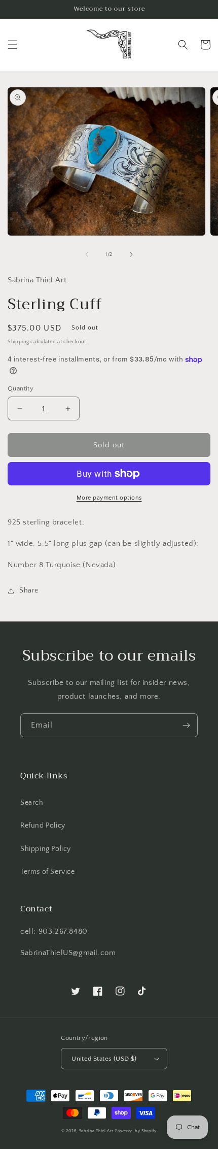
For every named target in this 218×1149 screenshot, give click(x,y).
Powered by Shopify (136, 1131)
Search (32, 803)
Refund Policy (42, 826)
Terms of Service (47, 872)
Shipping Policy (45, 849)
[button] (13, 45)
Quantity (20, 388)
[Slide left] (87, 254)
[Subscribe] (186, 725)
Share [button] (29, 590)
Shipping (18, 342)
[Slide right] (131, 254)
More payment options (109, 498)
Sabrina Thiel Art (96, 1131)
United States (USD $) (103, 1058)
